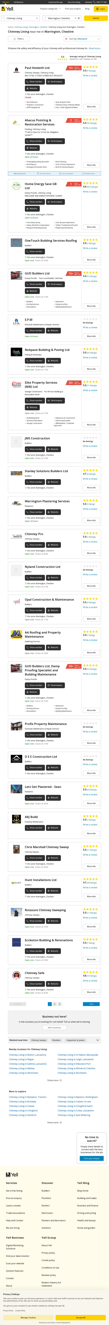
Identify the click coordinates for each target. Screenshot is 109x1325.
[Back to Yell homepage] (7, 9)
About (9, 1285)
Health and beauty (86, 1220)
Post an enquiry (14, 1198)
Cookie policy (48, 1260)
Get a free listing (74, 2)
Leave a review (13, 1205)
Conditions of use (50, 1267)
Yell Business (18, 2)
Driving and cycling (86, 1213)
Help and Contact (14, 1220)
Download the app (56, 2)
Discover (47, 1183)
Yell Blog (83, 1183)
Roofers (46, 1205)
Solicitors (46, 1227)
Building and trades (87, 1198)
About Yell (47, 1245)
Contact (10, 1278)
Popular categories (49, 8)
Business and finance (87, 1205)
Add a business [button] (54, 1027)
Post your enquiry (73, 8)
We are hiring (13, 1227)
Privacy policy (48, 1252)
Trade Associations (15, 1213)
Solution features (14, 1270)
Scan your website (15, 1263)
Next (91, 1004)
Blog (87, 8)
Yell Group (49, 1237)
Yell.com (5, 2)
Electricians (47, 1213)
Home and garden (86, 1227)
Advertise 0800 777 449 (96, 2)
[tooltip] (79, 18)
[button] (37, 18)
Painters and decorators (54, 1220)
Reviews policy (49, 1275)
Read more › (95, 48)
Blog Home (82, 1190)
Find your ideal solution (17, 1256)
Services (11, 1183)
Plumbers (46, 1198)
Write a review (90, 75)
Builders (46, 1190)
